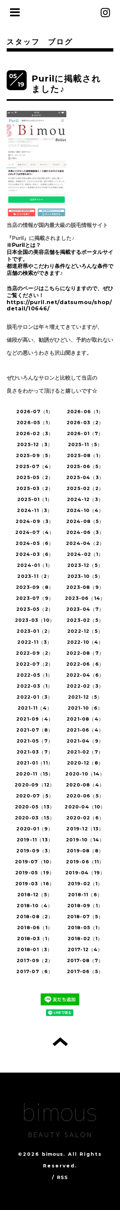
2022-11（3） (34, 642)
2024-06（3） (85, 532)
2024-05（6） (35, 543)
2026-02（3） (34, 433)
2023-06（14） (85, 598)
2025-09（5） (34, 455)
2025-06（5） (85, 466)
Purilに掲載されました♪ (66, 83)
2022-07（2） (34, 664)
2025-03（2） (34, 488)
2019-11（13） (35, 840)
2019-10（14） (85, 840)
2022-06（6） (85, 664)
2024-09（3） (35, 521)
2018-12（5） (34, 895)
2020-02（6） (85, 818)
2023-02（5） (85, 620)
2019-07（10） (34, 862)
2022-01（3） (35, 697)
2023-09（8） (35, 587)
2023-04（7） (85, 609)
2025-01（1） (34, 499)
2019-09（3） (34, 851)
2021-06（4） (85, 730)
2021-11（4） (35, 708)
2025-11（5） (85, 444)
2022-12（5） (85, 631)
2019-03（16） (34, 884)
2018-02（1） (85, 939)
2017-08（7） (85, 960)
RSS (62, 1177)
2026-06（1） (85, 412)
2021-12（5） (85, 697)
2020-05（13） (35, 807)
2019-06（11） (85, 862)
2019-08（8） (85, 851)
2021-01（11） (35, 763)
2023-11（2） (34, 576)
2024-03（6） (35, 554)
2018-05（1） (85, 928)
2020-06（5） (85, 796)
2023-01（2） (35, 631)
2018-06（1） (35, 928)
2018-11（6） (85, 895)
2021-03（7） (35, 752)
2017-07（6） (34, 971)
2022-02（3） (85, 686)
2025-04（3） (85, 477)
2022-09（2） (34, 653)
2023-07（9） (35, 598)
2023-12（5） (85, 565)
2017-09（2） (35, 960)
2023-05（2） (34, 609)
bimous (52, 1154)
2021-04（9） (85, 741)
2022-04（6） (85, 675)
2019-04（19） (85, 873)
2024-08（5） (85, 521)
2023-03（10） (35, 620)
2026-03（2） (85, 423)
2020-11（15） (34, 774)
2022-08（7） (85, 653)
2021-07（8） (34, 730)
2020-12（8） (85, 763)
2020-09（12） (35, 785)
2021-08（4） (85, 719)
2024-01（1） (35, 565)
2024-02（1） (85, 554)
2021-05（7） (35, 741)
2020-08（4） (85, 785)
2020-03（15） (35, 818)
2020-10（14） (85, 774)
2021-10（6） (85, 708)
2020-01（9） (34, 829)
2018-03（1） (34, 939)
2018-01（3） (34, 949)
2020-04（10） (85, 807)
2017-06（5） (85, 971)
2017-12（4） (85, 949)
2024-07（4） (34, 532)
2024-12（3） (85, 499)
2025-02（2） (85, 488)
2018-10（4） (35, 906)
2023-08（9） (85, 587)
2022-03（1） (35, 686)
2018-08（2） (34, 917)
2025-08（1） (85, 455)
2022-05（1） (35, 675)
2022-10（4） (85, 642)
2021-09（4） (34, 719)
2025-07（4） (35, 466)
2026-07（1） (34, 412)
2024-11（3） (34, 510)
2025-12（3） (35, 444)
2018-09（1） (85, 906)
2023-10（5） (85, 576)
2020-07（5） (35, 796)
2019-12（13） (85, 829)
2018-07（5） (85, 917)
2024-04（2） (85, 543)
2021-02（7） (85, 752)
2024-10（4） (85, 510)
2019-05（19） (34, 873)
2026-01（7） (85, 433)
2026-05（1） (35, 423)
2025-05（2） (34, 477)
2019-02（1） (85, 884)
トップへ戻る (60, 1041)
